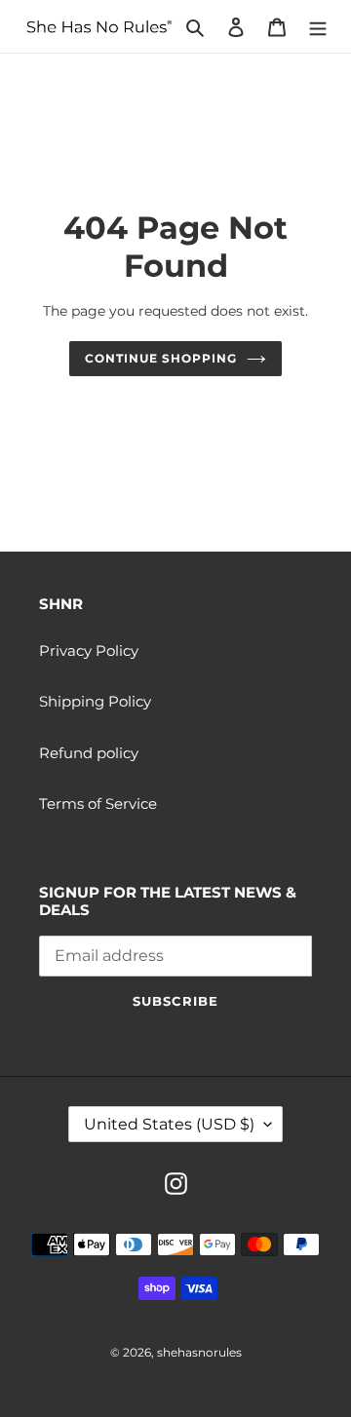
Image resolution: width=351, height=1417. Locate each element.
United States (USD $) (169, 1124)
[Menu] (317, 27)
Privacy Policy (88, 650)
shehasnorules (199, 1352)
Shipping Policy (95, 701)
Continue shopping (161, 358)
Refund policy (88, 753)
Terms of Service (98, 803)
